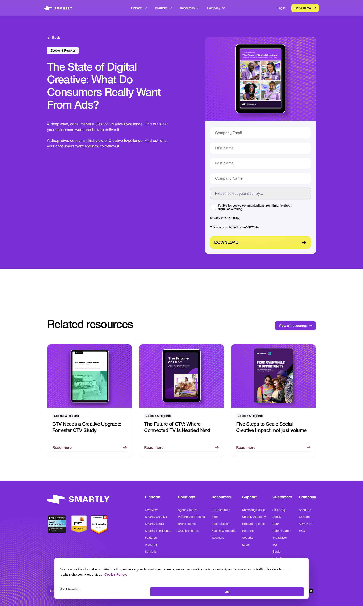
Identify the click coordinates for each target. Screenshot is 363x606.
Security (247, 538)
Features (151, 538)
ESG (302, 531)
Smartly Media (154, 524)
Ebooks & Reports (223, 531)
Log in (281, 8)
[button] (139, 8)
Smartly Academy (254, 517)
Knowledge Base (253, 510)
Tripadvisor (279, 538)
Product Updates (253, 524)
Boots (276, 551)
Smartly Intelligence (158, 531)
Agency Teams (187, 510)
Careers (304, 517)
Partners (248, 531)
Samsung (278, 510)
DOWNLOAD (226, 242)
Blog (215, 517)
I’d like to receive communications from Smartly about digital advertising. (254, 207)
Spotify (276, 517)
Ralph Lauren (281, 531)
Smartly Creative (156, 517)
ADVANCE (306, 524)
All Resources (221, 510)
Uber (275, 524)
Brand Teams (187, 524)
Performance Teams (191, 517)
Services (151, 551)
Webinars (218, 538)
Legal (246, 544)
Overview (151, 510)
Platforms (151, 544)
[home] (58, 8)
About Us (305, 510)
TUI (274, 544)
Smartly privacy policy (224, 218)
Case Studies (220, 524)
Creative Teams (188, 531)
